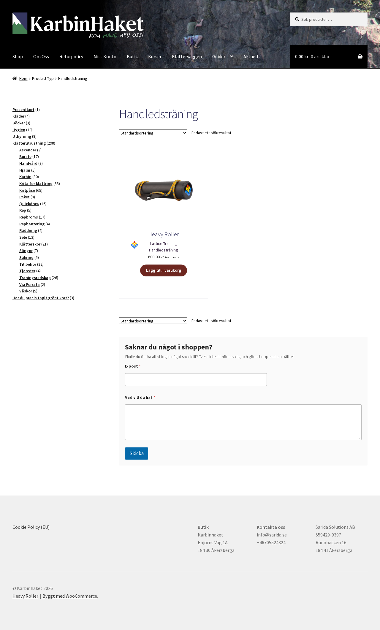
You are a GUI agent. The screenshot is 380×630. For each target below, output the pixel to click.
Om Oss (41, 56)
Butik (132, 56)
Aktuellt (251, 56)
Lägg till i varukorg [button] (163, 270)
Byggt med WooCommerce (69, 596)
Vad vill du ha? (140, 397)
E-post (133, 366)
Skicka (136, 453)
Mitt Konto (105, 56)
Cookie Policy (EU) (31, 527)
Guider (218, 56)
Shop (17, 56)
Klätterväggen (187, 56)
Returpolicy (71, 56)
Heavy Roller (25, 596)
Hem (23, 78)
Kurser (155, 56)
